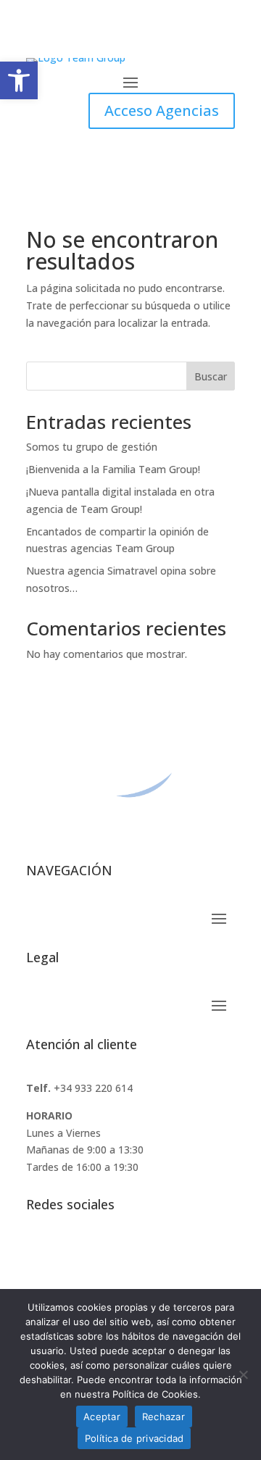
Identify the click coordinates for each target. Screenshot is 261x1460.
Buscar (210, 376)
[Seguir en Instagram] (95, 1251)
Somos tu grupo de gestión (91, 447)
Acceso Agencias (161, 110)
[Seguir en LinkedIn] (66, 1251)
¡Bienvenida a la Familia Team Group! (113, 469)
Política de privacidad (134, 1438)
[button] (19, 80)
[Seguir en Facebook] (37, 1251)
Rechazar (163, 1416)
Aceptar (101, 1416)
